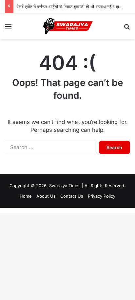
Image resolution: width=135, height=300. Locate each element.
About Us (46, 196)
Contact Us (71, 196)
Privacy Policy (101, 196)
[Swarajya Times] (67, 26)
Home (26, 196)
